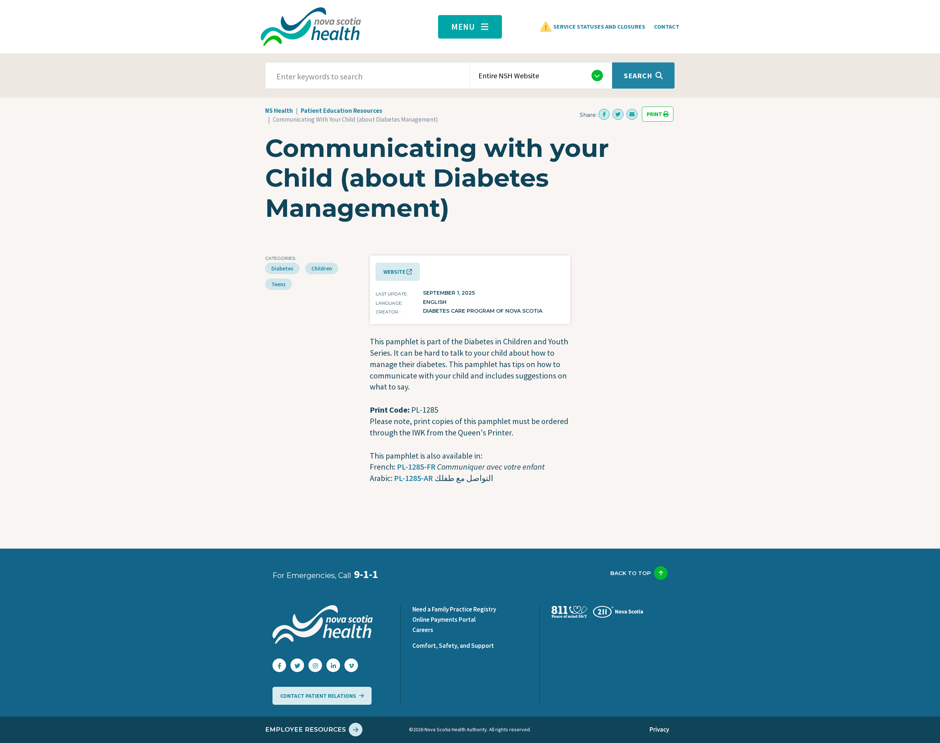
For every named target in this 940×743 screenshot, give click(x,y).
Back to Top (630, 573)
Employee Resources (305, 729)
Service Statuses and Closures (599, 26)
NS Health (279, 111)
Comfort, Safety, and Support (453, 646)
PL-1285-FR (416, 467)
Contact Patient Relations (318, 695)
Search (638, 75)
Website (394, 271)
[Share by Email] (631, 114)
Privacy (659, 729)
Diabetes (282, 268)
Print (655, 114)
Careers (422, 630)
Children (321, 268)
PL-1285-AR (413, 478)
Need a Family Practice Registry (454, 609)
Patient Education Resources (341, 111)
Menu (463, 26)
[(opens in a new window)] (604, 114)
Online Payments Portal (444, 619)
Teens (278, 284)
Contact (666, 26)
